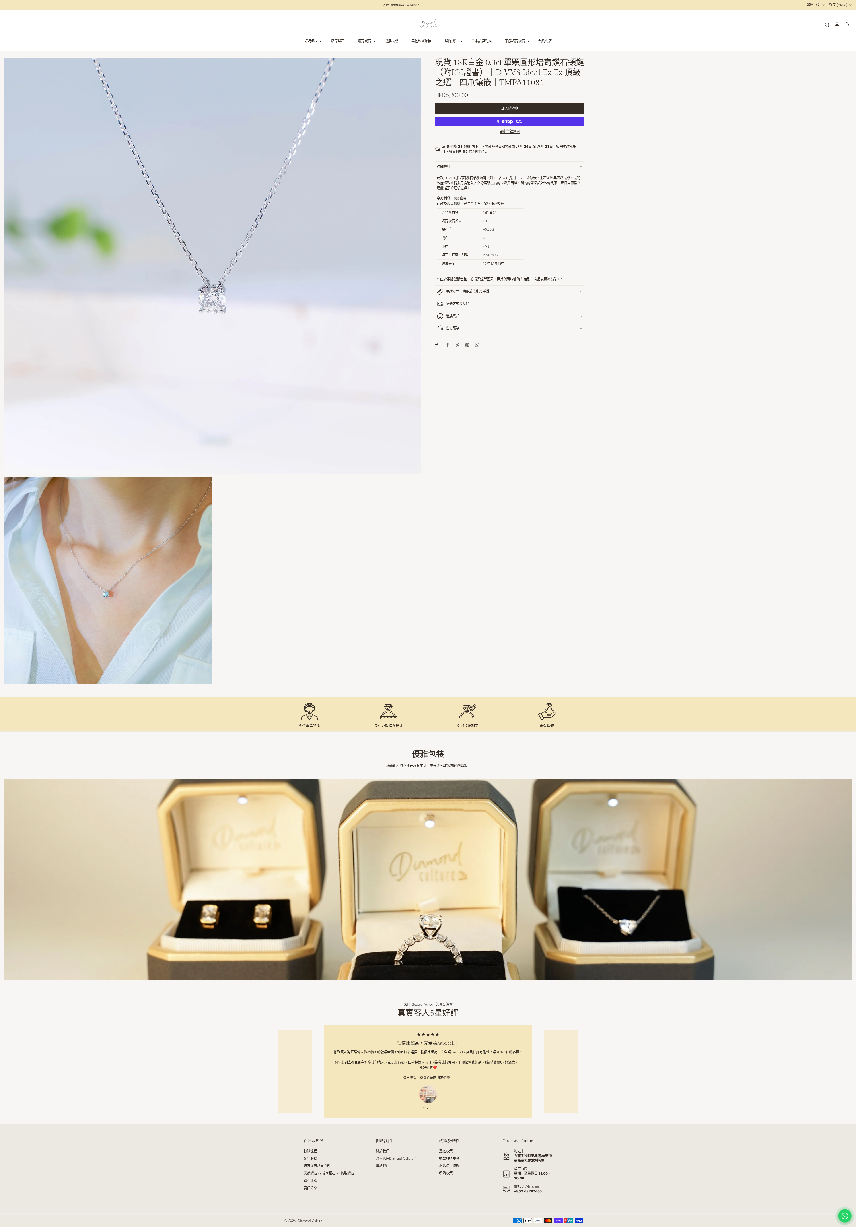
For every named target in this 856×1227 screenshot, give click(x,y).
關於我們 (382, 1151)
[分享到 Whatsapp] (477, 345)
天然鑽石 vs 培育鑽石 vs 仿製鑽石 (329, 1173)
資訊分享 (310, 1188)
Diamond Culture (310, 1220)
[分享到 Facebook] (448, 345)
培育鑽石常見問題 (317, 1166)
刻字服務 (310, 1158)
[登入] (837, 24)
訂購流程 (310, 1151)
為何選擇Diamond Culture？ (396, 1158)
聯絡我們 (382, 1166)
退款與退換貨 (449, 1158)
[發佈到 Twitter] (457, 345)
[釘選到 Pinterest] (467, 345)
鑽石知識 (310, 1180)
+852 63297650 (528, 1191)
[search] (827, 24)
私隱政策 (446, 1173)
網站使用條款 (449, 1166)
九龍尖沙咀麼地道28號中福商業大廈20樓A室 (533, 1158)
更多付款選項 (510, 132)
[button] (509, 108)
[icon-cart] (847, 24)
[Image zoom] (212, 266)
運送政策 (446, 1151)
